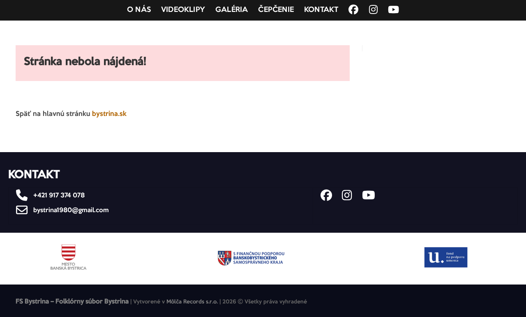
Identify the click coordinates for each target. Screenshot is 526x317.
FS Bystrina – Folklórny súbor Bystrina (72, 301)
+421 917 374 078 (58, 195)
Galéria (231, 10)
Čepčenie (276, 10)
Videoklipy (183, 10)
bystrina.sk (109, 114)
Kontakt (321, 10)
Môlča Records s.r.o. (192, 302)
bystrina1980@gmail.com (70, 210)
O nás (139, 10)
